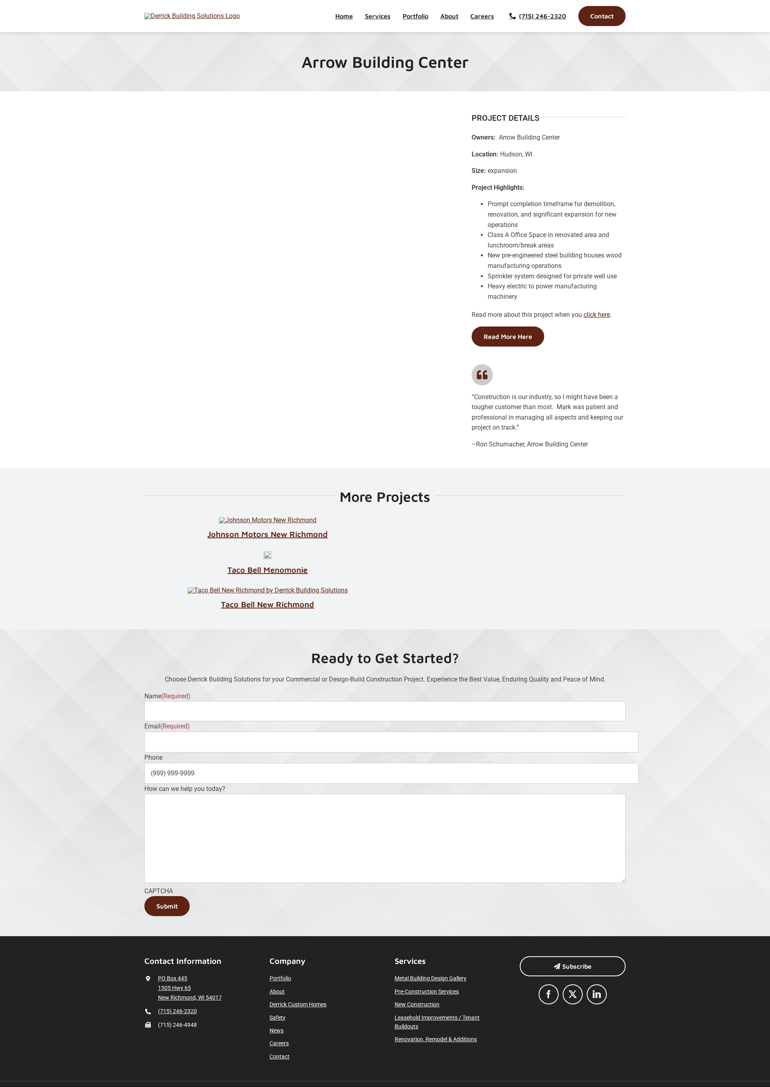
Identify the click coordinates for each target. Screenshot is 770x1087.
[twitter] (573, 994)
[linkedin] (597, 994)
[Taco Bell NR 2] (268, 590)
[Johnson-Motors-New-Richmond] (267, 520)
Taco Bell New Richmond (267, 604)
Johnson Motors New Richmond (267, 534)
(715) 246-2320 (177, 1011)
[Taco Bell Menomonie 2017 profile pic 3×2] (267, 554)
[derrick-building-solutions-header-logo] (192, 16)
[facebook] (549, 994)
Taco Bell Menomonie (267, 569)
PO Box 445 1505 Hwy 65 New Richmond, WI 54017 (190, 988)
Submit (167, 906)
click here (597, 314)
